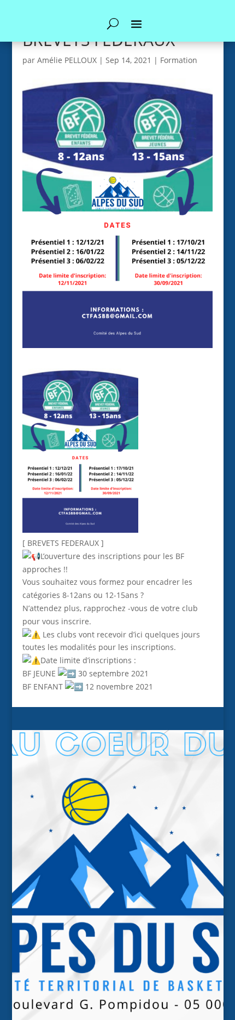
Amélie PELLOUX (67, 60)
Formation (178, 60)
